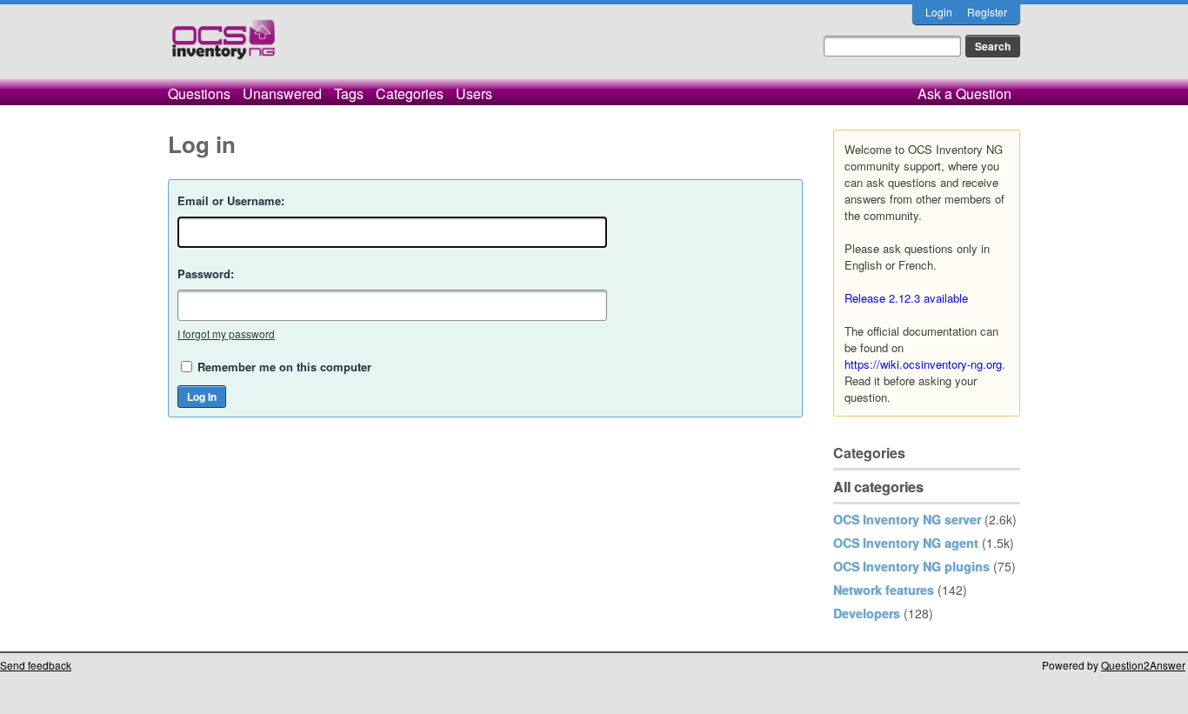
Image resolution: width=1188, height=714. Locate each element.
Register (987, 11)
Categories (410, 93)
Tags (349, 93)
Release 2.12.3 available (906, 298)
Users (474, 93)
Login (938, 11)
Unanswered (282, 93)
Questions (199, 93)
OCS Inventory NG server (907, 519)
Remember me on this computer (284, 366)
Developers (866, 613)
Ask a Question (964, 93)
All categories (878, 487)
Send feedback (35, 664)
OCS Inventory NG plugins (911, 566)
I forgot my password (226, 333)
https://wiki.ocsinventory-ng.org (923, 364)
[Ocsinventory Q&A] (223, 46)
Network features (883, 589)
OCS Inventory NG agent (905, 542)
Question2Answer (1143, 664)
